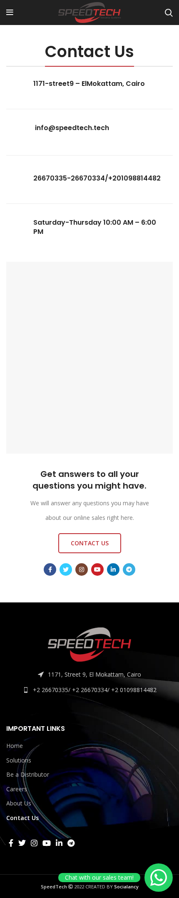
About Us (18, 803)
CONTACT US (90, 543)
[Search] (169, 12)
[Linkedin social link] (113, 569)
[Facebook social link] (50, 569)
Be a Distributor (27, 774)
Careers (16, 789)
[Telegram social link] (129, 569)
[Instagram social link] (81, 569)
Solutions (18, 760)
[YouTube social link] (97, 569)
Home (14, 746)
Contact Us (22, 818)
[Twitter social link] (66, 569)
